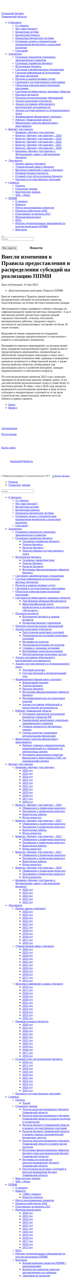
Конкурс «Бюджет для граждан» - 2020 (38, 147)
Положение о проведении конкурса (43, 811)
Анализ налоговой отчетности (33, 100)
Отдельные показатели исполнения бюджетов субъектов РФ (43, 715)
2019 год (27, 792)
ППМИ (12, 198)
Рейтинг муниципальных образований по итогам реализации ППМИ (40, 225)
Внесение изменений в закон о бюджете (39, 169)
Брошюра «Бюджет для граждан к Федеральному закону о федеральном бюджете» (37, 154)
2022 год (27, 782)
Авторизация (9, 428)
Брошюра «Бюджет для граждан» (35, 132)
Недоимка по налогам (35, 641)
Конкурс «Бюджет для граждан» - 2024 (38, 135)
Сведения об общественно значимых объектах (43, 91)
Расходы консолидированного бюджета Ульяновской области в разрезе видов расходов (45, 1143)
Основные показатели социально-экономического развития (35, 58)
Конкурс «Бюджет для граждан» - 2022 (38, 141)
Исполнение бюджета (28, 66)
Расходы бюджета (32, 547)
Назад (11, 404)
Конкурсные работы (34, 814)
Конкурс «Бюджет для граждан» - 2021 (38, 144)
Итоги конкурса (31, 817)
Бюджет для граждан (20, 129)
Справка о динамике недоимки (41, 647)
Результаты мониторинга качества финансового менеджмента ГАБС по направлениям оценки (44, 757)
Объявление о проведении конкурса (44, 807)
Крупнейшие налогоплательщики (42, 651)
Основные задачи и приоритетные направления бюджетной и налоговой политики (38, 44)
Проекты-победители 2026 (31, 210)
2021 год (27, 786)
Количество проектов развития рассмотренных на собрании (40, 1271)
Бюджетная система (27, 31)
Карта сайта (8, 447)
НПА (18, 220)
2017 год (27, 798)
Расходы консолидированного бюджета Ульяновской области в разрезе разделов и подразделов (46, 1118)
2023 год (27, 779)
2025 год (27, 773)
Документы (15, 160)
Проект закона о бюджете (30, 163)
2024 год (27, 776)
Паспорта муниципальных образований (39, 97)
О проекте (21, 201)
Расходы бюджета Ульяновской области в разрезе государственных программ (45, 1126)
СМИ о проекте (31, 1193)
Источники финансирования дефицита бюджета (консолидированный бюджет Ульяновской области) (45, 1153)
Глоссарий (21, 50)
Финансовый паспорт (35, 682)
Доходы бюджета (32, 544)
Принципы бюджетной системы (34, 38)
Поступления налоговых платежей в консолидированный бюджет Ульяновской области (44, 1172)
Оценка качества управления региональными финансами (39, 734)
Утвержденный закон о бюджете (34, 166)
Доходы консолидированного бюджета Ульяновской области (45, 1111)
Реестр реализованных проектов (34, 207)
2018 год (27, 795)
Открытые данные (26, 188)
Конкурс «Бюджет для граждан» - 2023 (38, 138)
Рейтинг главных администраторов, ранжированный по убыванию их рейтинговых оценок (43, 748)
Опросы (20, 185)
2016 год (27, 801)
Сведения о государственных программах (40, 82)
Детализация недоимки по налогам (43, 644)
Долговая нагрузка (33, 669)
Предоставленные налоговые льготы (44, 654)
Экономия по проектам (36, 1275)
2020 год (27, 789)
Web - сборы (22, 195)
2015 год (27, 1247)
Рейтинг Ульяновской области (33, 119)
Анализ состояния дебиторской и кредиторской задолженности (35, 106)
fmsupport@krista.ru (21, 461)
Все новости (9, 248)
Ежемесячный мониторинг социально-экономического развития (45, 722)
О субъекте (22, 25)
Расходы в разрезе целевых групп (35, 78)
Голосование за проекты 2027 (33, 213)
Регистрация (8, 434)
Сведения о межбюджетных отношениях (39, 69)
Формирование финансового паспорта (38, 116)
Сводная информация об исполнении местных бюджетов (37, 74)
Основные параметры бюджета (33, 63)
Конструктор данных (28, 191)
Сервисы (13, 182)
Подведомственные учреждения (41, 622)
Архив (26, 1102)
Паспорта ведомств (26, 94)
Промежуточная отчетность (31, 173)
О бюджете (14, 22)
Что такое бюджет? (26, 28)
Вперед (12, 407)
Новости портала (32, 1197)
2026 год (27, 770)
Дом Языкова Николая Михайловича (44, 600)
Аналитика (15, 53)
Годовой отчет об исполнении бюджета (38, 176)
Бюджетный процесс (27, 34)
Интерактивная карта (28, 216)
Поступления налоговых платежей (43, 632)
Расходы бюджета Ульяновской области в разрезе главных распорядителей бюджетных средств (45, 1134)
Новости (20, 204)
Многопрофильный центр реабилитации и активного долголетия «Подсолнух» (45, 607)
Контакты (21, 229)
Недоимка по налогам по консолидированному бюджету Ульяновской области (40, 1162)
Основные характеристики (38, 560)
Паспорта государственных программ (37, 179)
